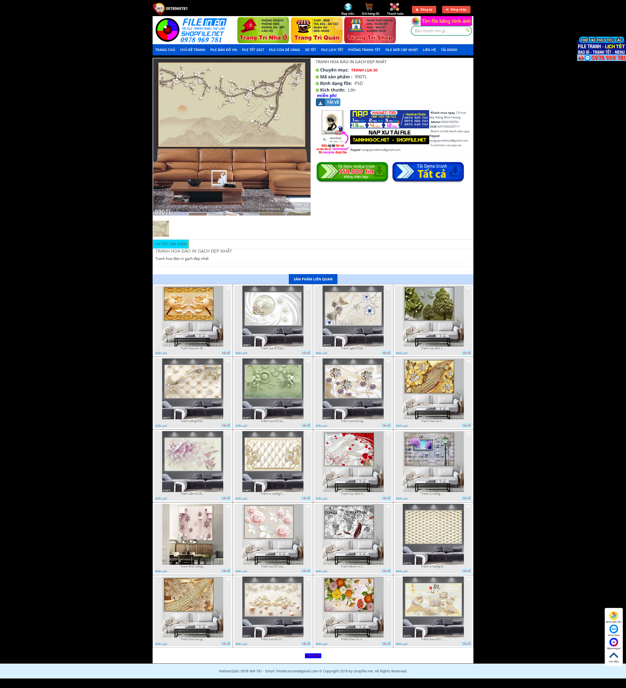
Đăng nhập (459, 9)
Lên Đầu (614, 661)
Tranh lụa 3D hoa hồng (273, 566)
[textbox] (441, 31)
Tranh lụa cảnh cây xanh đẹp (433, 348)
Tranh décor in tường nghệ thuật (353, 566)
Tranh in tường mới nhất (433, 493)
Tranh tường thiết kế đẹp (192, 421)
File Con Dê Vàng (284, 49)
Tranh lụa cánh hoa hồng (353, 493)
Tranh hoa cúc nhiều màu (353, 639)
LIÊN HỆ (429, 49)
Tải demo (449, 49)
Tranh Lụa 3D (364, 70)
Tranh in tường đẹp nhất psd (433, 566)
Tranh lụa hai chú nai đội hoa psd (273, 639)
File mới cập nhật (401, 49)
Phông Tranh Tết (364, 49)
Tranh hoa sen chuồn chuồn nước (433, 639)
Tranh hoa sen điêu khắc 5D (192, 348)
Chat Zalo (614, 635)
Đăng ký (426, 9)
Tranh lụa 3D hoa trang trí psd (273, 348)
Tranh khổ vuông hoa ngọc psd (192, 566)
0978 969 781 (614, 622)
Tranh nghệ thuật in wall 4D (353, 348)
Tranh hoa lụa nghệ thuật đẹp (192, 639)
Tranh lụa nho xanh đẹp (273, 421)
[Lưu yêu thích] (228, 288)
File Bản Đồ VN (223, 49)
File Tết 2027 (253, 49)
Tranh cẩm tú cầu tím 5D (192, 493)
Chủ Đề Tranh (192, 49)
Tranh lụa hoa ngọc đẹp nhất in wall (353, 421)
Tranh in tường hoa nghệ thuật (273, 493)
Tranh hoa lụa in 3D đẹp (433, 421)
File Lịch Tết (332, 49)
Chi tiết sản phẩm (171, 244)
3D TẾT (310, 49)
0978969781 (176, 8)
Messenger (614, 648)
